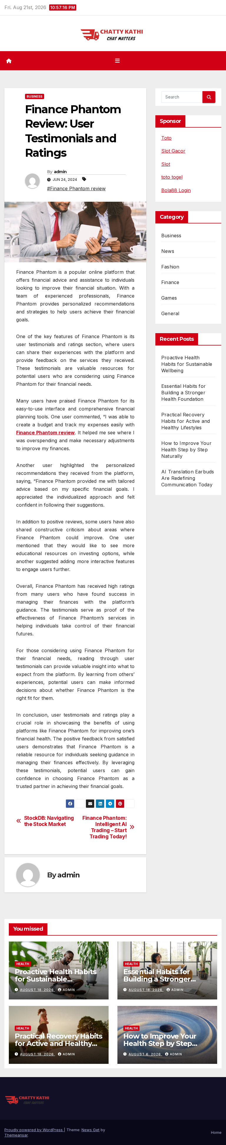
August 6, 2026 (145, 1054)
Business (34, 96)
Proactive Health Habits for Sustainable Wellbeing (186, 364)
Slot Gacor (173, 151)
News (167, 251)
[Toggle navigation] (117, 61)
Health (22, 964)
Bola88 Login (176, 190)
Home (216, 1132)
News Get (90, 1129)
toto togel (171, 177)
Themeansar (16, 1135)
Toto (166, 138)
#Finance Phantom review (76, 188)
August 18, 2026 (37, 990)
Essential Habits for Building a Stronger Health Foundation (183, 392)
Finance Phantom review (45, 432)
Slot (165, 164)
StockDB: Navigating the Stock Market (49, 821)
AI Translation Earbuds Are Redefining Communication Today (187, 478)
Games (169, 298)
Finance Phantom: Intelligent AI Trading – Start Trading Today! (104, 827)
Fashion (170, 267)
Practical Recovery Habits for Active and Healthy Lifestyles (185, 421)
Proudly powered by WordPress (34, 1129)
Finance (170, 282)
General (170, 313)
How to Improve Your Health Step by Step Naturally (186, 449)
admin (60, 171)
